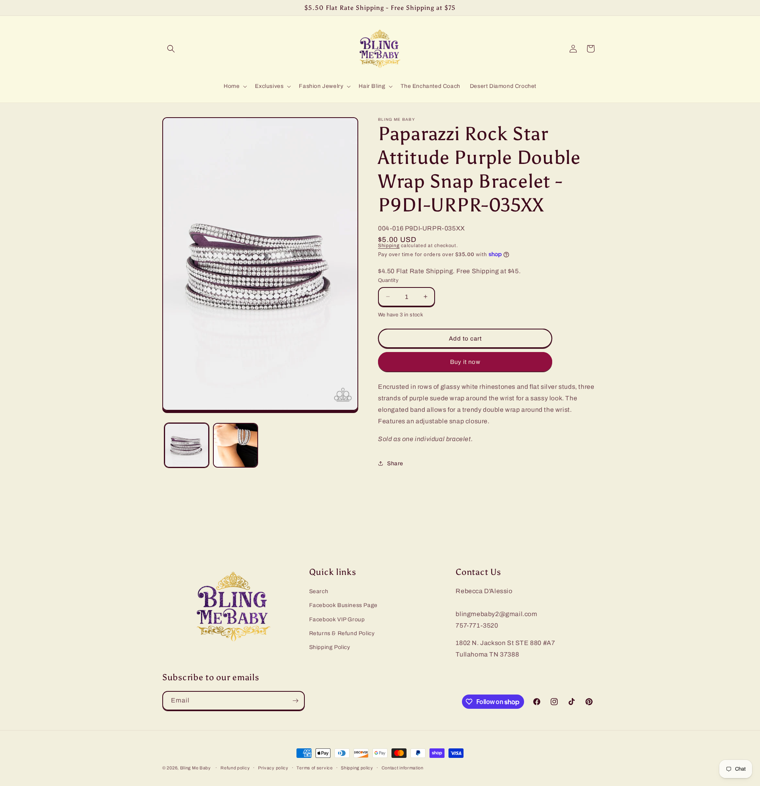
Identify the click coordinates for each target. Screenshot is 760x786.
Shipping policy (357, 767)
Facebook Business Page (343, 605)
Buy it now (465, 362)
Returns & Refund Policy (342, 633)
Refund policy (235, 767)
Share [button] (395, 463)
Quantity (388, 280)
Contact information (403, 767)
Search (319, 591)
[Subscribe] (295, 700)
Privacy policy (273, 767)
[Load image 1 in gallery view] (186, 445)
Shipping (389, 245)
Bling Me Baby (195, 767)
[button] (171, 48)
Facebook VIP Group (337, 619)
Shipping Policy (329, 647)
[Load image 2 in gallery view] (235, 445)
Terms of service (314, 767)
